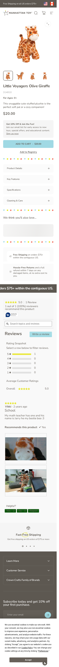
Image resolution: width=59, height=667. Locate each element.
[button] (44, 663)
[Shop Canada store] (52, 4)
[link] (11, 302)
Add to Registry (28, 152)
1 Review (31, 302)
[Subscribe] (48, 615)
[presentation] (26, 449)
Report (33, 510)
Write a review (42, 335)
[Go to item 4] (45, 76)
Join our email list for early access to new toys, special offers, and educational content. (28, 129)
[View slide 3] (30, 546)
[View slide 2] (26, 546)
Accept (28, 660)
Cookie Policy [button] (27, 648)
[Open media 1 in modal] (48, 24)
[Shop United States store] (46, 4)
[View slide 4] (34, 546)
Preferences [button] (43, 651)
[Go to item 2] (20, 76)
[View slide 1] (23, 546)
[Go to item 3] (32, 76)
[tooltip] (12, 315)
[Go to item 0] (8, 76)
